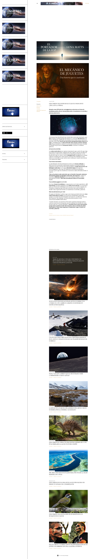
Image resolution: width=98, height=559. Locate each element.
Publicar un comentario (61, 264)
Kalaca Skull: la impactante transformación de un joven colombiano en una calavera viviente (68, 545)
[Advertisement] (62, 13)
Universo (38, 108)
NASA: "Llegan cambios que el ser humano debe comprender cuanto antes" (66, 374)
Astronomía (39, 105)
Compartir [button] (39, 101)
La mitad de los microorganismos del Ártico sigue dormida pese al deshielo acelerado (68, 409)
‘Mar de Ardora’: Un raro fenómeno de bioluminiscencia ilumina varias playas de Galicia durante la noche (68, 260)
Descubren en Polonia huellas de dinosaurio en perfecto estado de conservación (67, 483)
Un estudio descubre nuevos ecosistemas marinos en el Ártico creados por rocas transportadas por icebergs (68, 339)
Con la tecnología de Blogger (63, 555)
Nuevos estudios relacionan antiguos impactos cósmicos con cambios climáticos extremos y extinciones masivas (67, 303)
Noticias (38, 107)
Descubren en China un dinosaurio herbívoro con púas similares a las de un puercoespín (68, 443)
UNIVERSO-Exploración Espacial (68, 215)
